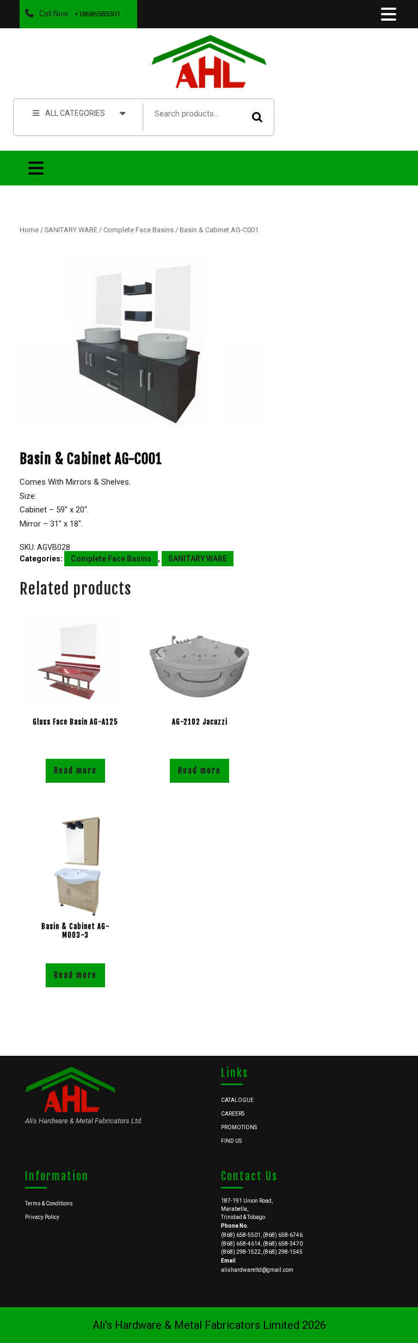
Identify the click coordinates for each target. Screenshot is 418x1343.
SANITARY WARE (71, 230)
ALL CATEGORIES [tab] (75, 113)
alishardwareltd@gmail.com (257, 1270)
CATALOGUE (237, 1100)
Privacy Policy (42, 1217)
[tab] (387, 14)
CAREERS (232, 1114)
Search (257, 117)
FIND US (231, 1141)
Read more (75, 770)
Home (29, 230)
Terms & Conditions (49, 1203)
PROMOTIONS (239, 1127)
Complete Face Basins (138, 230)
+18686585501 (95, 11)
